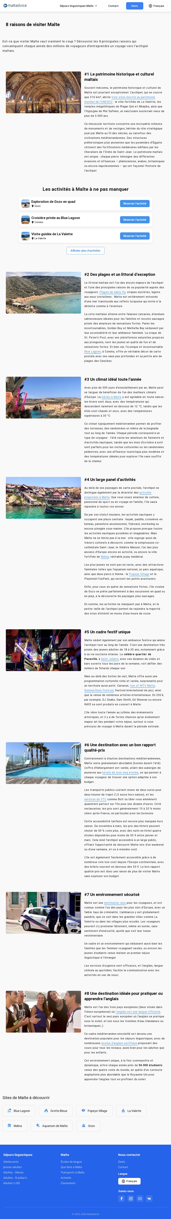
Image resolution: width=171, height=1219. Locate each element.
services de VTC (95, 799)
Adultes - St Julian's (15, 1178)
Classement (68, 1183)
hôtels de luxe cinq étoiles (120, 772)
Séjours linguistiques (17, 1155)
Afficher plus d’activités (85, 250)
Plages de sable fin (113, 292)
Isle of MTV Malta (142, 685)
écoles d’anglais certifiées (119, 1043)
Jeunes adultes (12, 1167)
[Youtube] (140, 1198)
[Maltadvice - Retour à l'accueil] (15, 6)
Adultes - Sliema (13, 1172)
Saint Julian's (109, 659)
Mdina (105, 556)
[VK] (149, 1198)
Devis (134, 6)
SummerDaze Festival (99, 690)
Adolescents (11, 1162)
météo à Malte (111, 397)
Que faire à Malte (71, 1167)
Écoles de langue (71, 1162)
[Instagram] (130, 1198)
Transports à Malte (72, 1172)
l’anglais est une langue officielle (138, 1011)
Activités (66, 1178)
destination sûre (115, 902)
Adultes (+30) (11, 1183)
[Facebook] (121, 1198)
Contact (113, 6)
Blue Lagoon (92, 351)
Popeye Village (139, 574)
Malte (65, 1155)
